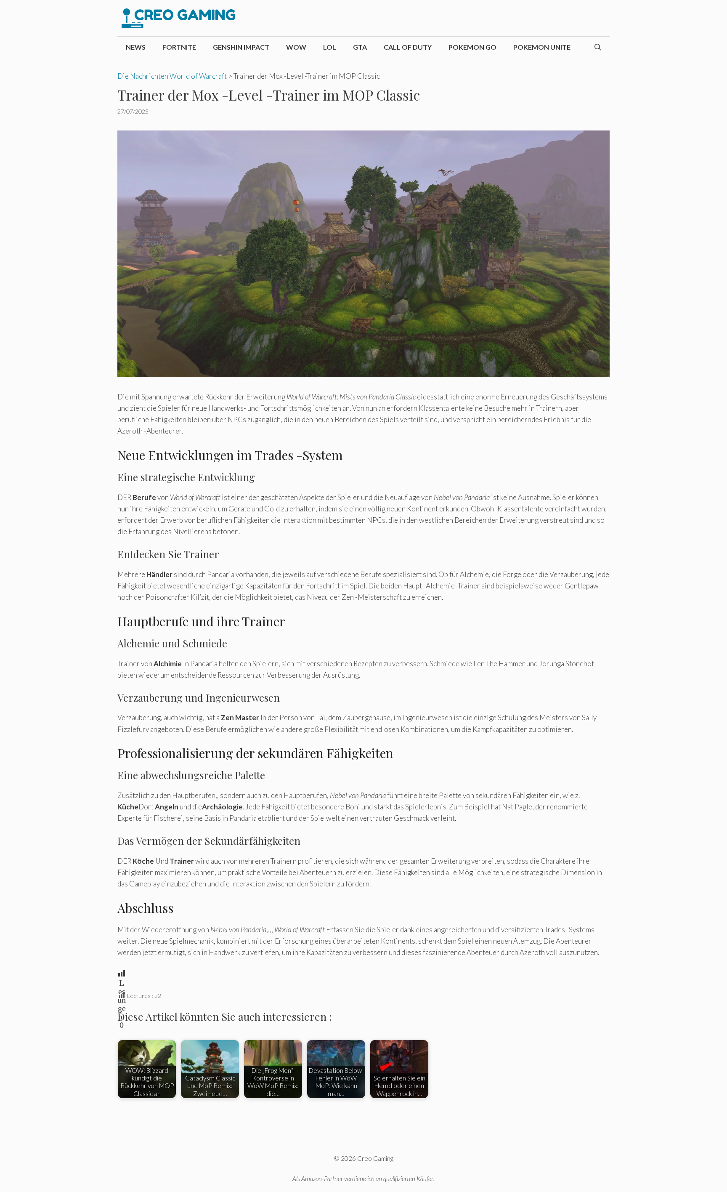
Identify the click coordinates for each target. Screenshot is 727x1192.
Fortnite (179, 47)
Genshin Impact (241, 47)
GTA (360, 47)
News (136, 47)
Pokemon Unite (541, 47)
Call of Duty (408, 47)
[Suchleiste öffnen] (598, 47)
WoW (296, 47)
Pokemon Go (472, 47)
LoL (329, 47)
